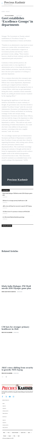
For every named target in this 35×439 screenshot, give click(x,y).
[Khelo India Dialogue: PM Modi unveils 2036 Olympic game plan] (17, 269)
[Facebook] (2, 396)
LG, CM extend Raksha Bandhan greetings (13, 217)
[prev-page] (3, 377)
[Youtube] (10, 396)
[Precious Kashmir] (3, 16)
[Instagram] (13, 396)
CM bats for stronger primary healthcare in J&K (15, 200)
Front (8, 11)
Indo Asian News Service (9, 291)
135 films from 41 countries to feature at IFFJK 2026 (16, 211)
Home (3, 11)
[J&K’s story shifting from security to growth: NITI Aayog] (17, 350)
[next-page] (6, 377)
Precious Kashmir (9, 15)
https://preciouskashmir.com (17, 182)
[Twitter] (6, 396)
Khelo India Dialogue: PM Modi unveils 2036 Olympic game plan (17, 194)
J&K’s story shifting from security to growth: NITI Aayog (17, 206)
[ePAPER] (17, 241)
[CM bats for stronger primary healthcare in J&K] (17, 309)
